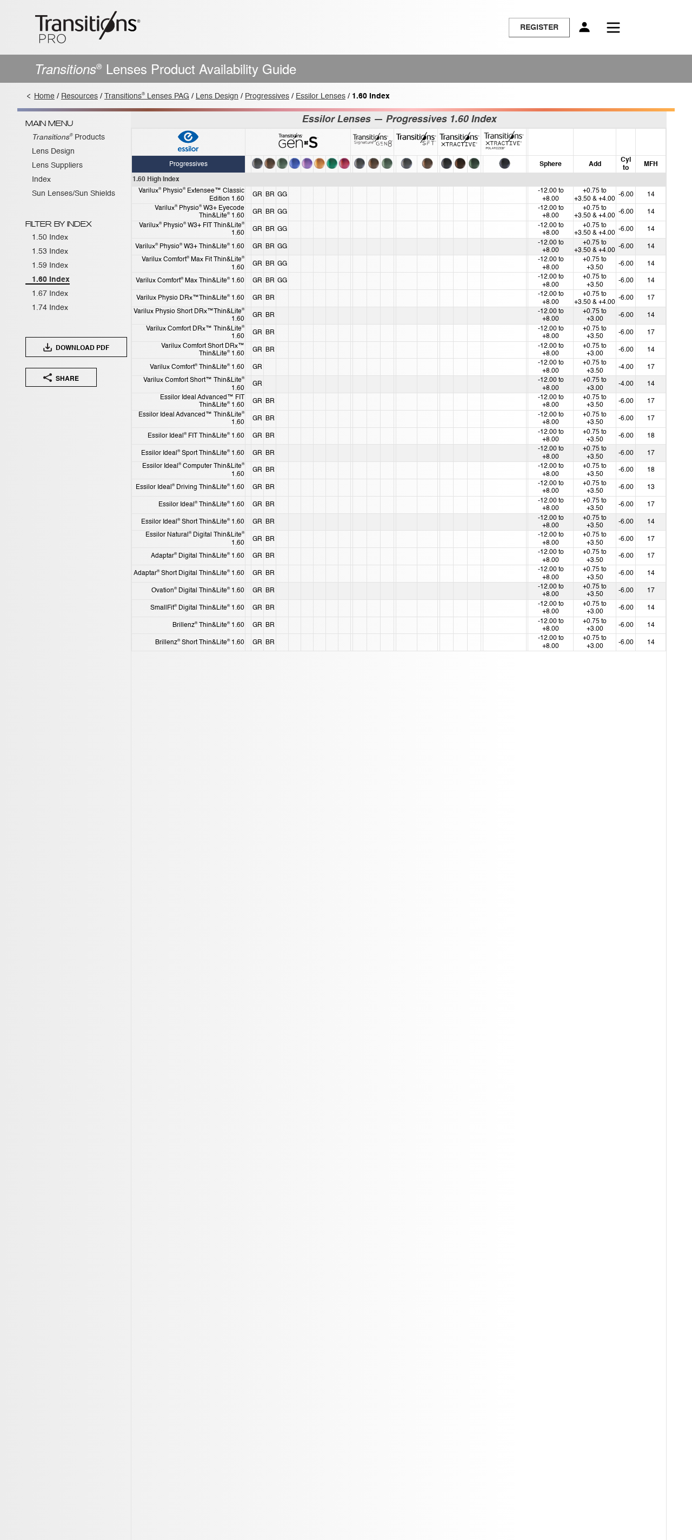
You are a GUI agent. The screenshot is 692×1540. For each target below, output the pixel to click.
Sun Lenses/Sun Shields (73, 193)
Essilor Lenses (320, 96)
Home (44, 96)
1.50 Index (50, 237)
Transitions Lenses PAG (146, 96)
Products (68, 137)
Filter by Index (58, 224)
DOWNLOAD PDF (81, 348)
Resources (79, 96)
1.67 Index (50, 294)
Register (539, 27)
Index (41, 179)
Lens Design (217, 96)
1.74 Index (50, 308)
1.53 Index (50, 251)
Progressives (267, 96)
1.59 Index (50, 265)
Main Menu (49, 124)
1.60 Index (51, 279)
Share (66, 378)
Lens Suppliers (57, 165)
